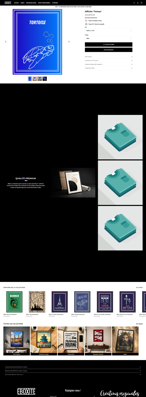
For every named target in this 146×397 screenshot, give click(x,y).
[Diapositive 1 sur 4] (30, 79)
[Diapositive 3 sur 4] (40, 79)
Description (88, 57)
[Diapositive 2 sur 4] (35, 79)
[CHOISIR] (22, 310)
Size (86, 27)
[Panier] (141, 3)
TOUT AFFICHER (139, 287)
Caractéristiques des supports (93, 64)
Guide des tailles (90, 68)
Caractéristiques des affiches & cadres (16, 367)
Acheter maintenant (108, 50)
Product (86, 35)
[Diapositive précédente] (5, 42)
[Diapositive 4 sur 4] (45, 79)
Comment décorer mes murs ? (14, 374)
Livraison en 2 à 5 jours (91, 60)
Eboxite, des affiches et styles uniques (16, 371)
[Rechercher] (134, 3)
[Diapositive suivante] (69, 42)
